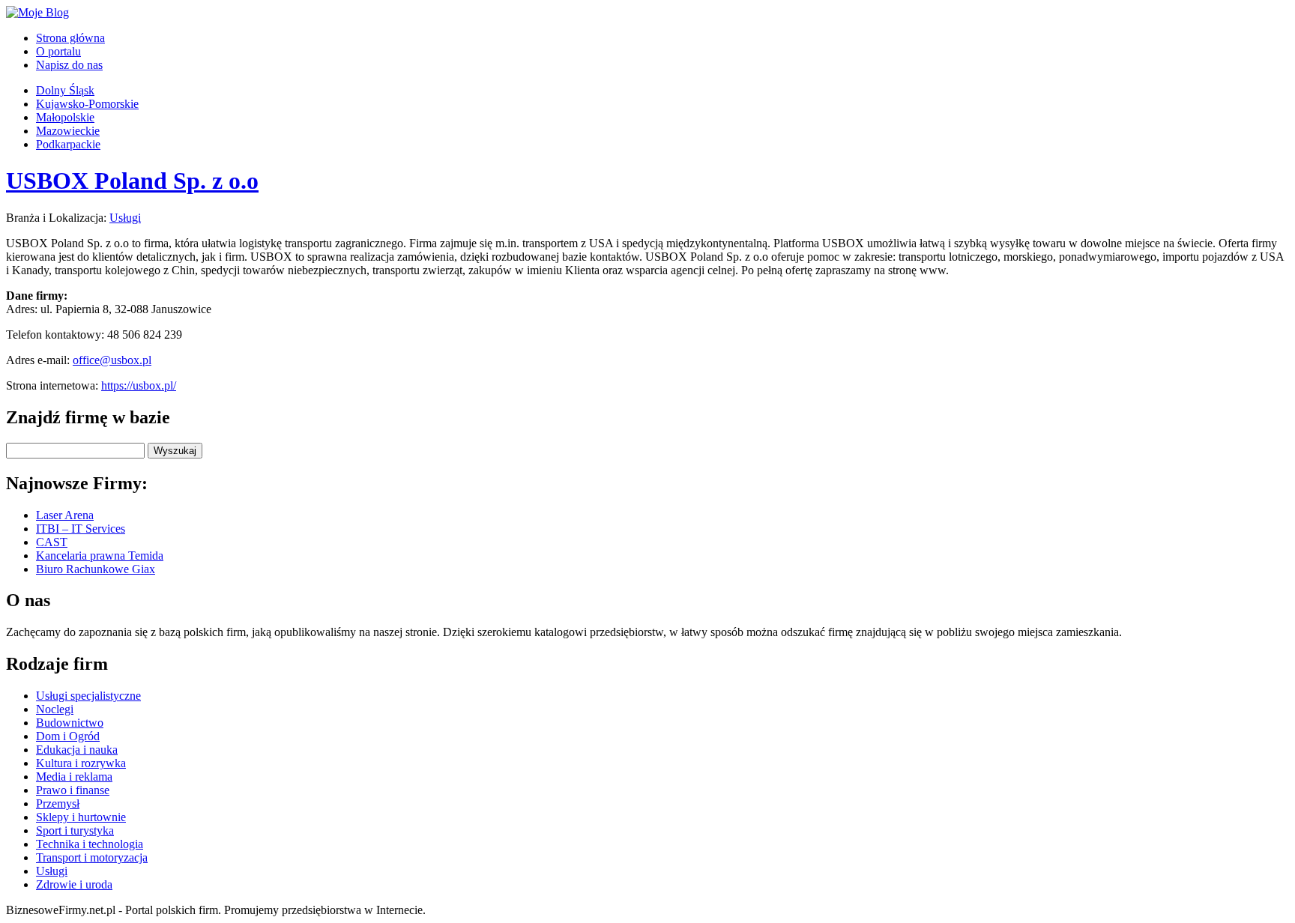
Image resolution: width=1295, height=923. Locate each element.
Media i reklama (74, 776)
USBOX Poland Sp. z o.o (132, 180)
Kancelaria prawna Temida (99, 555)
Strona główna (70, 37)
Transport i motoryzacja (92, 857)
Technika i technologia (89, 844)
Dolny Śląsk (65, 90)
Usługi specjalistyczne (88, 695)
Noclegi (54, 709)
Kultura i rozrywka (81, 763)
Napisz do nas (69, 64)
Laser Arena (65, 515)
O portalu (58, 51)
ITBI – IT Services (80, 528)
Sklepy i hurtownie (81, 817)
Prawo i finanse (72, 790)
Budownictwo (69, 722)
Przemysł (57, 803)
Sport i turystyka (75, 830)
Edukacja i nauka (77, 749)
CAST (51, 542)
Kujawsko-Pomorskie (87, 103)
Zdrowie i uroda (74, 884)
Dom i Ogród (68, 736)
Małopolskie (65, 117)
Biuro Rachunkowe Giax (95, 569)
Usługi (125, 217)
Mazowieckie (68, 130)
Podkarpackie (68, 144)
